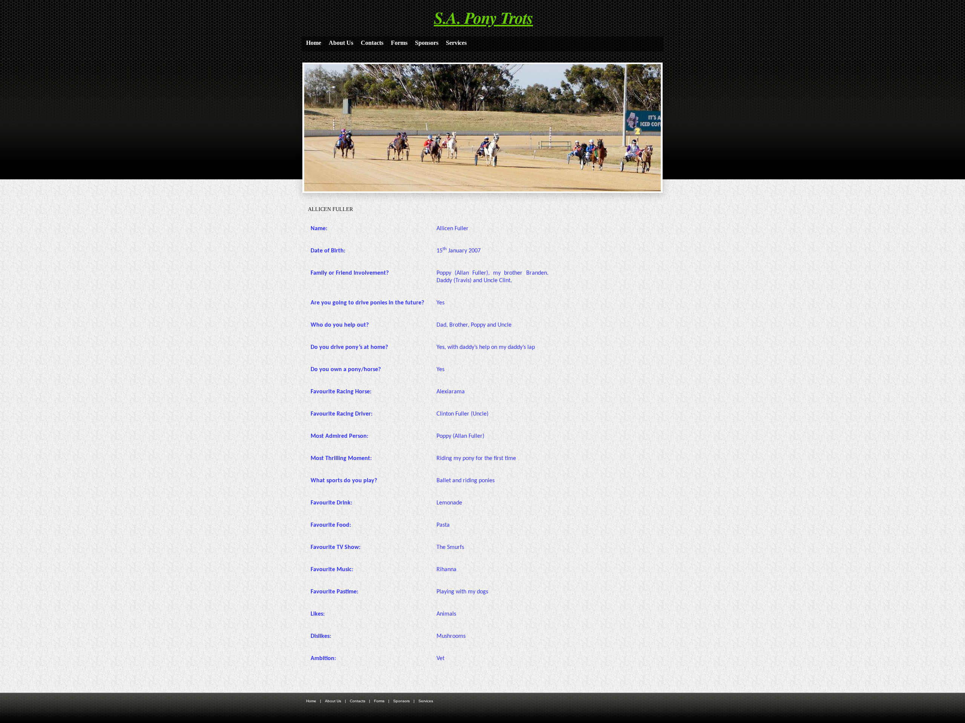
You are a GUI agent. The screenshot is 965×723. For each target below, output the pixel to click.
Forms (399, 43)
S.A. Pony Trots (483, 17)
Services (456, 43)
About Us (341, 43)
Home (313, 43)
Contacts (372, 43)
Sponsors (426, 43)
